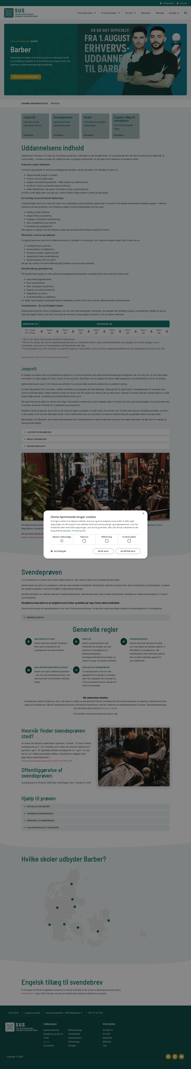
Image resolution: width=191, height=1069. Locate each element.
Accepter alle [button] (128, 551)
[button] (58, 551)
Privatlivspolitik (79, 530)
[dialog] (95, 534)
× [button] (143, 513)
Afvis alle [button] (103, 551)
